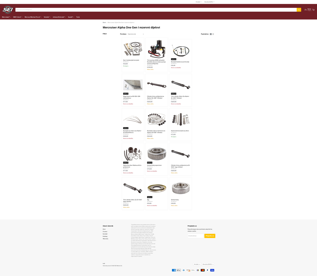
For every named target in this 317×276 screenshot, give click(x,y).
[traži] (299, 10)
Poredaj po (123, 34)
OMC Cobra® (17, 17)
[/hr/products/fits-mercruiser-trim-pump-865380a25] (157, 48)
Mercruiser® (6, 17)
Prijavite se (210, 236)
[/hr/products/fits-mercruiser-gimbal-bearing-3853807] (181, 188)
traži (104, 263)
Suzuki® (70, 17)
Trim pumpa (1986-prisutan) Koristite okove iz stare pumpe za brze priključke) (156, 61)
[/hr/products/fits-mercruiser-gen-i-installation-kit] (133, 48)
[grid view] (211, 34)
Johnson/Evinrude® (59, 17)
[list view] (213, 34)
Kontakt (105, 234)
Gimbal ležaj (175, 200)
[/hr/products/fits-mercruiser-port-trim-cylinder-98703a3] (181, 154)
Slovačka (208, 2)
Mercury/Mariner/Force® (33, 17)
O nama (105, 231)
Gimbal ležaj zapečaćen (154, 165)
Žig (148, 200)
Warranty (105, 238)
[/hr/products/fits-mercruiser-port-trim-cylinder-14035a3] (157, 85)
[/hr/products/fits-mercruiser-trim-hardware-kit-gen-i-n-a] (181, 119)
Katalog (105, 236)
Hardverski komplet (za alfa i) (180, 131)
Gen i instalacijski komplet (131, 60)
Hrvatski (198, 2)
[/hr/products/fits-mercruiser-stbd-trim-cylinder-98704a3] (133, 188)
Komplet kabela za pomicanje (180, 62)
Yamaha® (47, 17)
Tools (78, 17)
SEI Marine (126, 61)
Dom (104, 22)
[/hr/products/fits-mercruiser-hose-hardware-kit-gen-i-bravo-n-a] (157, 119)
